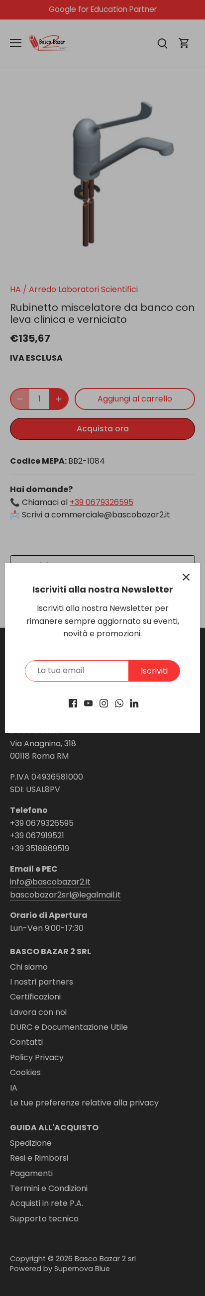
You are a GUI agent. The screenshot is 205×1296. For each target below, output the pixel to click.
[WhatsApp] (119, 703)
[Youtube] (88, 703)
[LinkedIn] (134, 703)
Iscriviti (154, 671)
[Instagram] (104, 703)
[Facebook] (73, 703)
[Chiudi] (186, 577)
